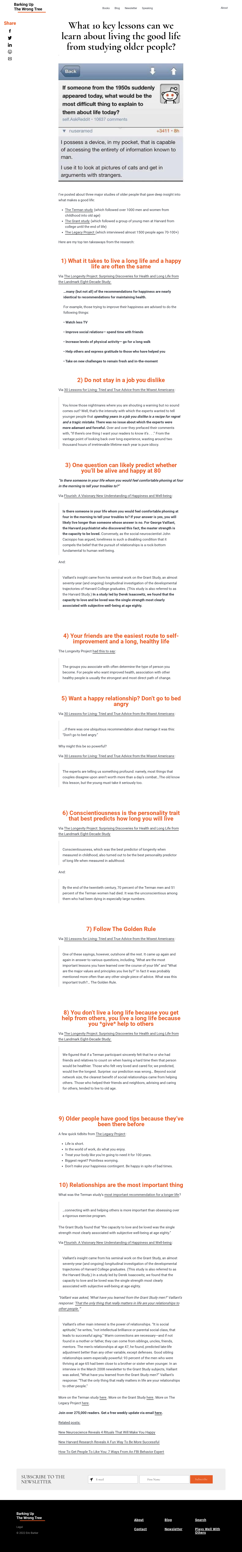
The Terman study (79, 210)
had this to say (104, 651)
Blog (117, 8)
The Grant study (77, 221)
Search (200, 1520)
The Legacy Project (80, 232)
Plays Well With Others (207, 1530)
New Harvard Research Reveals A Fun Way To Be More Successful (108, 1442)
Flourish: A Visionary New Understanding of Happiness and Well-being (118, 496)
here (103, 1397)
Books (106, 8)
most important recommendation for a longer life (141, 1195)
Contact (140, 1529)
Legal (19, 1527)
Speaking (147, 8)
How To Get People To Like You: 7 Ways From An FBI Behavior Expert (111, 1452)
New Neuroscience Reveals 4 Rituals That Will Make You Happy (106, 1432)
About (224, 7)
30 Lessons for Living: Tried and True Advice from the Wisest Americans (119, 390)
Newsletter (131, 8)
